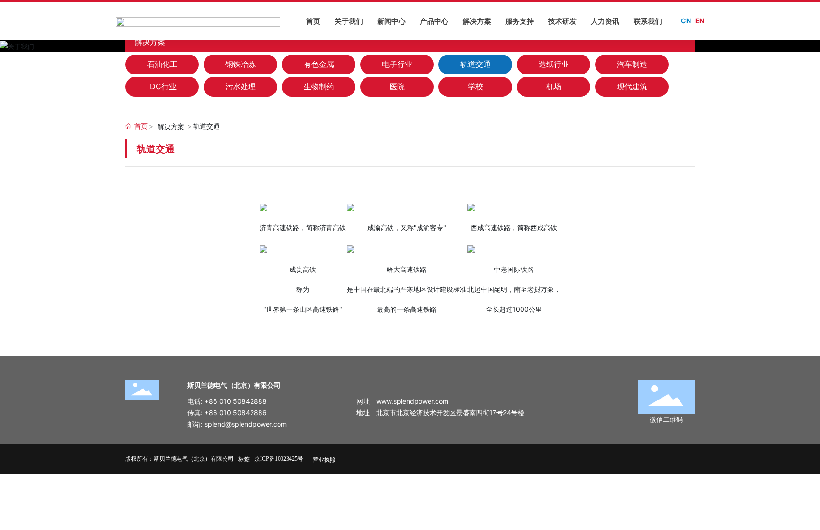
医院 (397, 86)
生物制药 (319, 86)
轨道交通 (475, 64)
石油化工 (162, 64)
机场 (553, 86)
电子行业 (397, 64)
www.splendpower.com (412, 401)
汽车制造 (632, 64)
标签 (244, 459)
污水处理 (240, 86)
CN (686, 21)
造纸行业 (554, 64)
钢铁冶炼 (240, 64)
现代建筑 (632, 86)
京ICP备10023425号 (278, 459)
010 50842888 (243, 401)
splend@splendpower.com (246, 424)
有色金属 (319, 64)
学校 (475, 86)
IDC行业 (162, 86)
